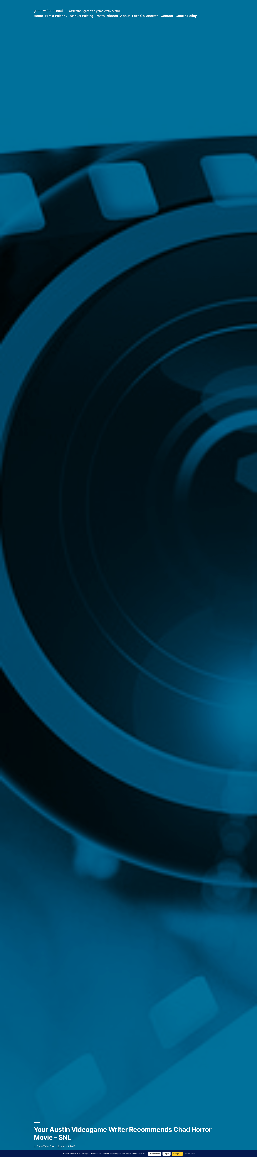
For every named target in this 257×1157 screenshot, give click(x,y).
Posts (100, 16)
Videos (112, 16)
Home (38, 16)
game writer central (48, 11)
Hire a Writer (55, 16)
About (125, 16)
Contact (167, 16)
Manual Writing (81, 16)
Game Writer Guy (45, 1146)
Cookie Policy (186, 16)
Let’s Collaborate (145, 16)
